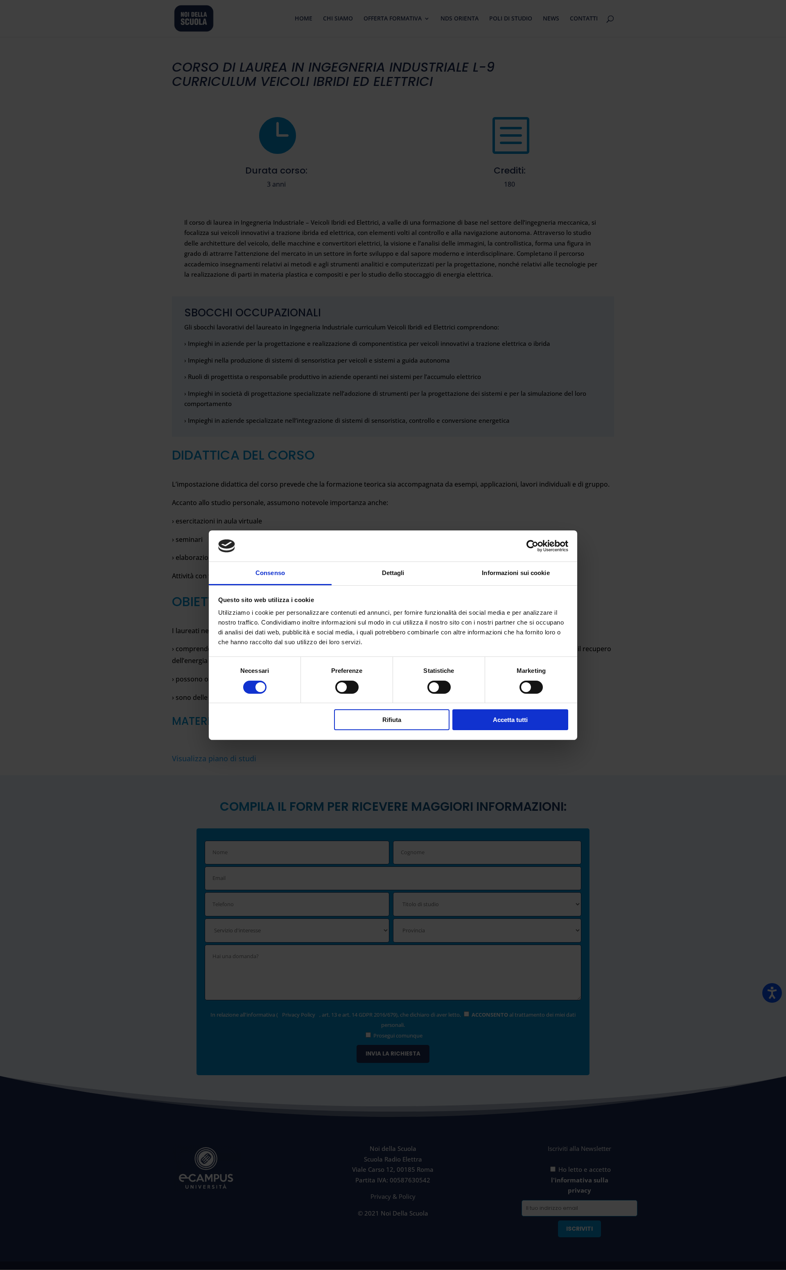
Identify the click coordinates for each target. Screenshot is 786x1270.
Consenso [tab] (270, 572)
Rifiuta (391, 719)
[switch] (347, 687)
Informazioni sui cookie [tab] (515, 572)
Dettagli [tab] (393, 572)
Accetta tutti (510, 719)
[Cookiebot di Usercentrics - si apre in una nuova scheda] (532, 546)
